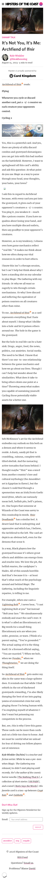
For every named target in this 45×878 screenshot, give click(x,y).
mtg (17, 841)
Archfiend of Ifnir (11, 84)
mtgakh (26, 841)
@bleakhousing (18, 59)
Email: (5, 819)
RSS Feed (22, 857)
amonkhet (7, 841)
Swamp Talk (9, 37)
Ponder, (16, 658)
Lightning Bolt (10, 604)
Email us (28, 862)
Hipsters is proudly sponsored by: (22, 71)
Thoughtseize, (10, 662)
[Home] (24, 4)
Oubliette (18, 795)
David (32, 868)
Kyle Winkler (17, 55)
